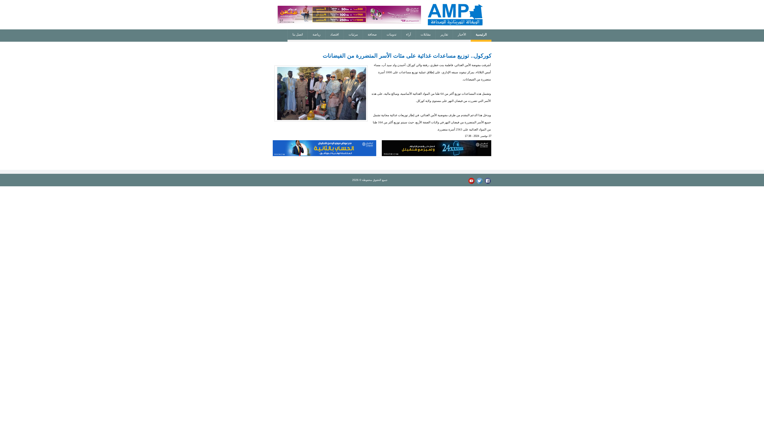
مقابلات (426, 34)
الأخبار (462, 34)
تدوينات (391, 34)
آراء (408, 34)
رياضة (317, 34)
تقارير (444, 34)
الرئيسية (481, 34)
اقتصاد (334, 34)
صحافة (372, 34)
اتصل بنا (297, 34)
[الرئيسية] (382, 14)
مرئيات (353, 34)
